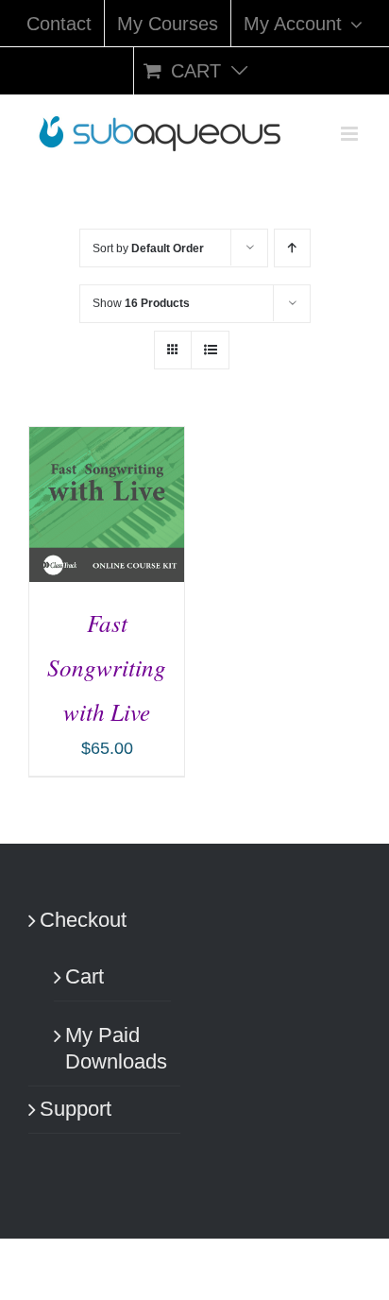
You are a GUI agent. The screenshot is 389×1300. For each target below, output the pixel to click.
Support (75, 1108)
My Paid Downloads (113, 1048)
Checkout (83, 920)
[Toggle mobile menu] (351, 134)
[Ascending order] (292, 248)
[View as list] (210, 350)
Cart (84, 976)
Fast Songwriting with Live (106, 667)
